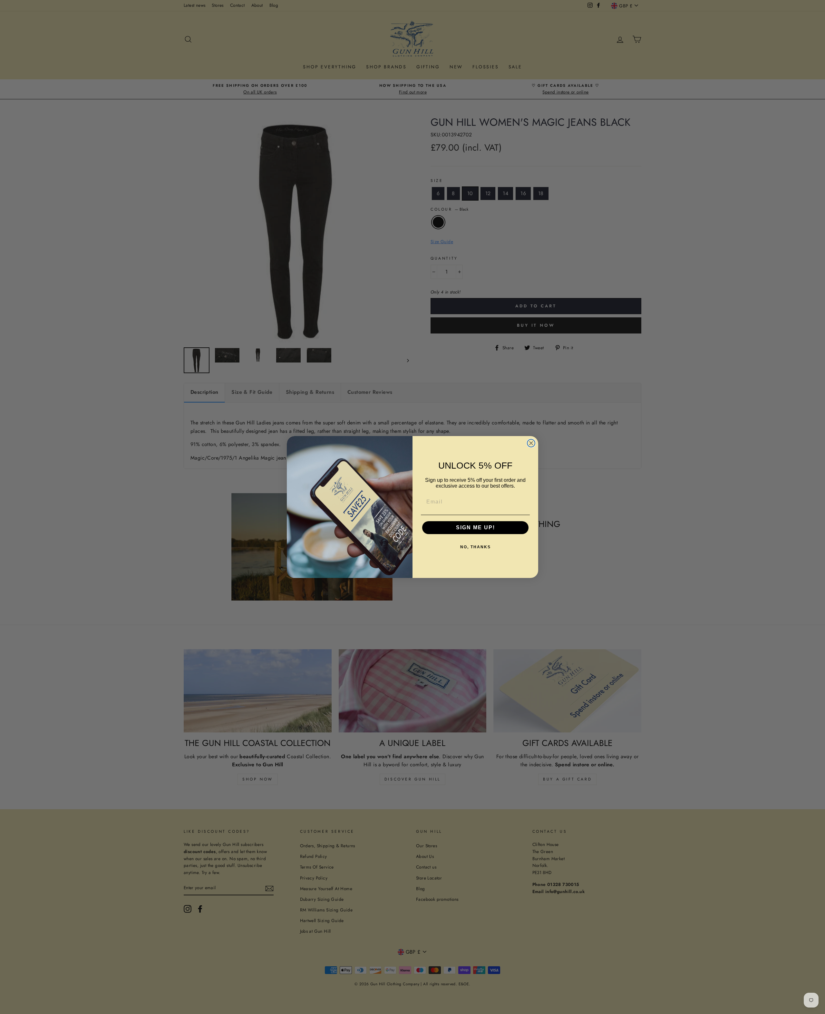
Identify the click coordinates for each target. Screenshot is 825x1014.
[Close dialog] (531, 443)
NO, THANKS (475, 547)
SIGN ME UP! (475, 527)
